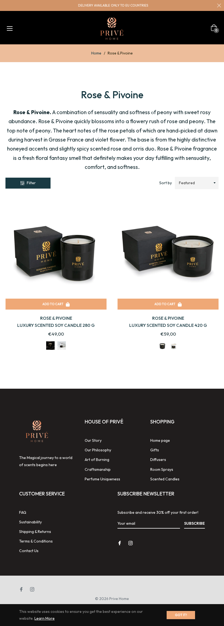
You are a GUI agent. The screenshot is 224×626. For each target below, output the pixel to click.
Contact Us (29, 550)
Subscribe (194, 523)
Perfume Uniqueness (102, 479)
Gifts (154, 450)
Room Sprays (161, 469)
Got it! (181, 615)
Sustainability (30, 522)
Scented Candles (164, 479)
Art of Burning (97, 459)
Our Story (93, 440)
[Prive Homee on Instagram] (130, 543)
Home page (160, 440)
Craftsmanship (98, 469)
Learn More (44, 618)
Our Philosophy (98, 450)
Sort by (165, 182)
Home (96, 53)
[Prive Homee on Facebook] (119, 543)
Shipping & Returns (35, 531)
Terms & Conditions (36, 541)
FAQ (22, 512)
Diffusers (158, 459)
